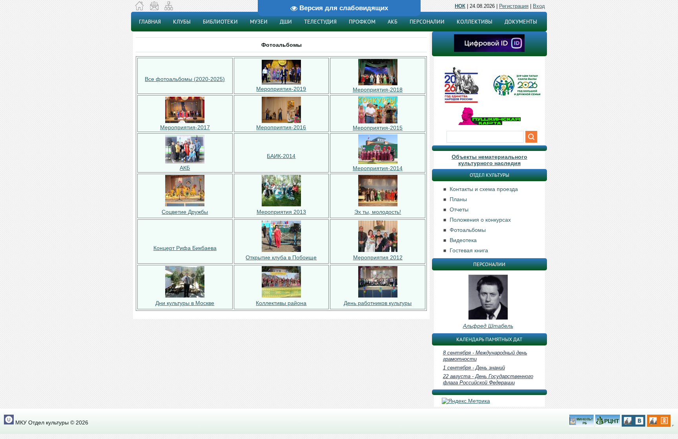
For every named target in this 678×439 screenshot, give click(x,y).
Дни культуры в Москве (184, 303)
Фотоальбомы (468, 230)
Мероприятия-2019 (281, 89)
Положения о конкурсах (480, 220)
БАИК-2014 (281, 156)
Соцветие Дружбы (185, 212)
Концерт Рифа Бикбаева (185, 248)
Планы (458, 199)
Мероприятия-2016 (281, 127)
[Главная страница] (139, 8)
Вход (539, 6)
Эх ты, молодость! (377, 212)
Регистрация (514, 6)
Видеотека (463, 240)
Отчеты (459, 209)
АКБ (185, 168)
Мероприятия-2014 (378, 168)
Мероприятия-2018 (378, 89)
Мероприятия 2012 (378, 257)
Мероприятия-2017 (185, 127)
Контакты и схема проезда (484, 189)
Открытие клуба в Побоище (281, 257)
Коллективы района (281, 303)
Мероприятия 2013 (281, 212)
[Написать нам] (154, 8)
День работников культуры (378, 303)
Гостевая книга (469, 250)
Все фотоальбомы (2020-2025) (185, 79)
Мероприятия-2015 (378, 128)
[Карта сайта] (168, 8)
